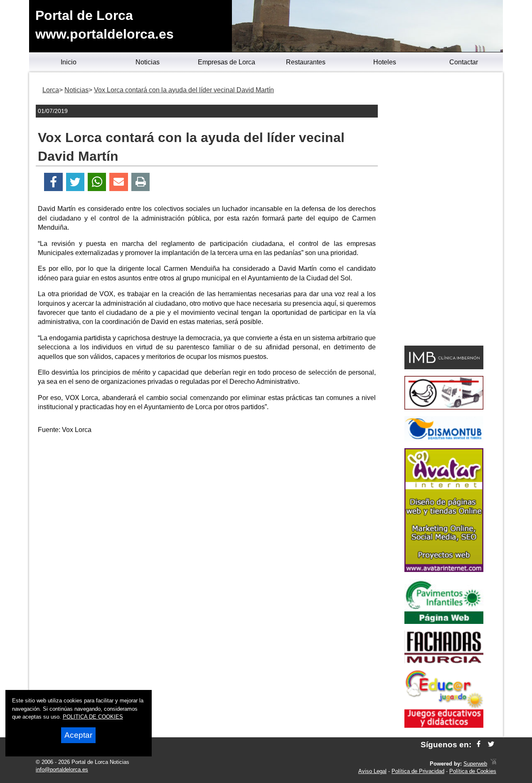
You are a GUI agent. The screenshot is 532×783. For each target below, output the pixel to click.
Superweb (475, 764)
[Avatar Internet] (443, 569)
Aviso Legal (372, 771)
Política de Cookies (472, 771)
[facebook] (478, 744)
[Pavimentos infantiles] (443, 621)
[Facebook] (53, 182)
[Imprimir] (140, 182)
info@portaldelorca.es (62, 769)
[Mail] (118, 182)
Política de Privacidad (418, 771)
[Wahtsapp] (97, 182)
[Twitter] (75, 182)
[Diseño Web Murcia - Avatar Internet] (493, 764)
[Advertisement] (207, 499)
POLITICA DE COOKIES (93, 717)
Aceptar (78, 735)
